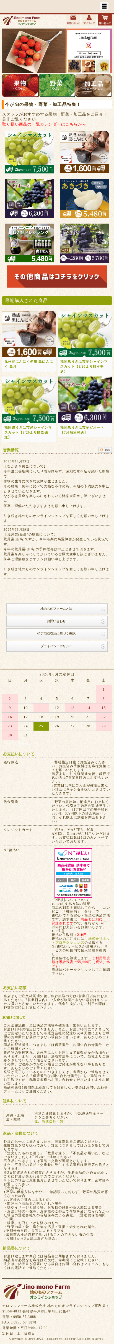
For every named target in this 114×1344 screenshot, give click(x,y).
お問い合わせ (56, 621)
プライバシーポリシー (56, 646)
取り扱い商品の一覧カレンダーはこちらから (44, 124)
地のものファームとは (56, 609)
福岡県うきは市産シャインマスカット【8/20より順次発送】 (84, 366)
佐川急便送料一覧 (49, 1121)
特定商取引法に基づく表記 (56, 634)
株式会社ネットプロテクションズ (81, 940)
